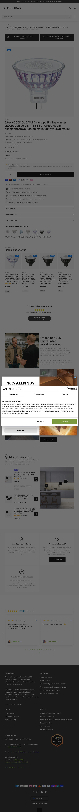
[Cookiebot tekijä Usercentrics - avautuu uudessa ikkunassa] (68, 388)
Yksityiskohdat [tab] (39, 394)
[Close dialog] (75, 378)
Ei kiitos (20, 430)
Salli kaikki (64, 422)
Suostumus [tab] (14, 394)
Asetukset (38, 422)
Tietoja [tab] (65, 394)
